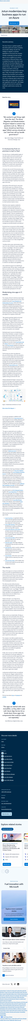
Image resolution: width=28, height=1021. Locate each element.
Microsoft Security (10, 1002)
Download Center (18, 992)
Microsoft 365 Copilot (16, 1003)
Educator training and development (7, 999)
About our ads (18, 1020)
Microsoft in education (5, 995)
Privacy (21, 1018)
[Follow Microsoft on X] (12, 984)
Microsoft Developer (7, 1005)
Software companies (21, 1008)
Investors (8, 1012)
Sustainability (3, 1013)
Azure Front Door (9, 518)
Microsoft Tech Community (14, 1007)
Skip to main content (5, 0)
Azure (15, 1002)
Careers (7, 1010)
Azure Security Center (10, 560)
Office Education (20, 997)
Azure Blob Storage (17, 500)
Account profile (11, 992)
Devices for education (15, 995)
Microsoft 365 (23, 990)
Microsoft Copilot (16, 990)
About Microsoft (13, 1010)
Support (26, 994)
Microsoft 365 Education (11, 997)
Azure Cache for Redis (10, 537)
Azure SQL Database (18, 470)
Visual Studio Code (20, 342)
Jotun (13, 695)
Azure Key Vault (8, 542)
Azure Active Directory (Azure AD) (12, 529)
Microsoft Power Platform (11, 1008)
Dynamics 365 (20, 1002)
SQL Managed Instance (18, 490)
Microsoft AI (2, 1002)
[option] (7, 829)
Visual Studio (3, 1010)
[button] (14, 23)
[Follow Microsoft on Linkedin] (18, 984)
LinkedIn (4, 697)
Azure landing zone (13, 365)
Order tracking (20, 994)
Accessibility (22, 1012)
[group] (11, 850)
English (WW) (3, 1015)
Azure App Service (18, 418)
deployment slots (12, 451)
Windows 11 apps (4, 992)
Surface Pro (9, 990)
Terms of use (6, 1020)
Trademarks (11, 1020)
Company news (20, 1010)
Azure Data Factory (13, 491)
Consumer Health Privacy (5, 1018)
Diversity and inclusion (15, 1012)
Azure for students (8, 1000)
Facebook (18, 695)
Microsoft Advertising (6, 1003)
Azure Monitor (8, 555)
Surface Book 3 (3, 990)
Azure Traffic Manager (10, 524)
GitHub (6, 343)
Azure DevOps (10, 345)
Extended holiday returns (11, 994)
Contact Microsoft (15, 1018)
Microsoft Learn (15, 1005)
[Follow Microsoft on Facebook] (15, 984)
